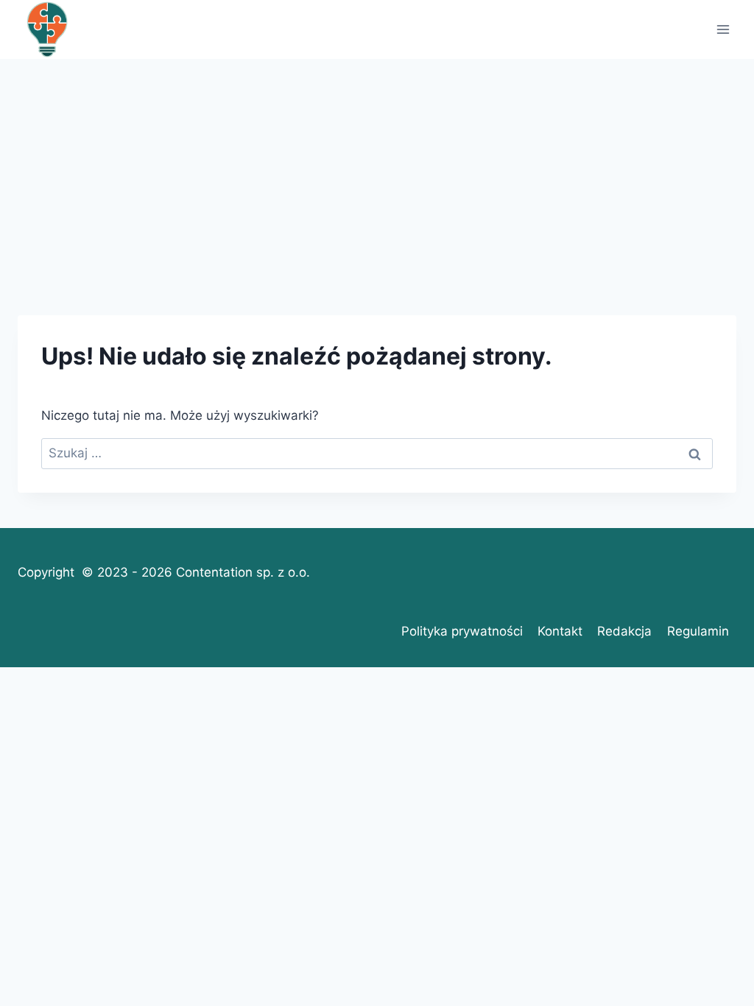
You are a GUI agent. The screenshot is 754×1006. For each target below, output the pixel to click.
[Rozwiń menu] (722, 29)
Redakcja (624, 631)
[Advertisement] (377, 169)
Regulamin (698, 631)
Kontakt (560, 631)
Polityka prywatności (462, 631)
